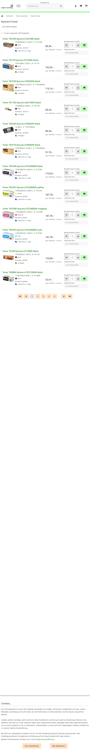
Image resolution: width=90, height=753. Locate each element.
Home (2, 16)
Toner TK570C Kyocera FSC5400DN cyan (22, 229)
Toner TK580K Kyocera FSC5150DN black (22, 272)
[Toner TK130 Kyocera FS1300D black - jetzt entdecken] (8, 257)
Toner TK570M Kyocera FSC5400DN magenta (24, 208)
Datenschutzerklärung (45, 739)
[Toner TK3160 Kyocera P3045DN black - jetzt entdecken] (8, 130)
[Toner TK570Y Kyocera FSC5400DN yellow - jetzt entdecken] (8, 193)
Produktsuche (44, 3)
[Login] (75, 6)
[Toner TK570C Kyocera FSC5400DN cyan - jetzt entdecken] (8, 236)
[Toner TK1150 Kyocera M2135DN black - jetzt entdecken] (8, 109)
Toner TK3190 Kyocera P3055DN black (21, 81)
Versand (58, 49)
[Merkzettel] (81, 6)
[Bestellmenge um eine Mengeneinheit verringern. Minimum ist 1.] (66, 45)
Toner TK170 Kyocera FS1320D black (20, 60)
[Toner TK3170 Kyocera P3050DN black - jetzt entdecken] (8, 151)
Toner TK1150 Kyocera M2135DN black (21, 102)
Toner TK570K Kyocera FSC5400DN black (22, 166)
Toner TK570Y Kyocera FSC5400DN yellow (23, 187)
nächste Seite (63, 296)
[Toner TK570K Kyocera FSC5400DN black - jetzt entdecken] (8, 172)
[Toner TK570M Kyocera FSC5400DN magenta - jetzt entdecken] (8, 215)
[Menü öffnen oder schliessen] (18, 6)
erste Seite (20, 296)
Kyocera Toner (35, 16)
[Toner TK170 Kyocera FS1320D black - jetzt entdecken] (8, 66)
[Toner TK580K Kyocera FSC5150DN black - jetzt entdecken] (8, 278)
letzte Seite (69, 296)
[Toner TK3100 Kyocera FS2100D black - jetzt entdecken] (8, 45)
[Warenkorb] (86, 6)
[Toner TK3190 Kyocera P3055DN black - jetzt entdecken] (8, 87)
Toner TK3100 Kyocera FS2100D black (21, 38)
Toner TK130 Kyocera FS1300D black (20, 251)
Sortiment (9, 16)
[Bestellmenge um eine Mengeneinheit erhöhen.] (78, 45)
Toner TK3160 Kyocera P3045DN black (21, 123)
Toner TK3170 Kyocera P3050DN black (21, 144)
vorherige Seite (26, 296)
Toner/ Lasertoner (22, 16)
